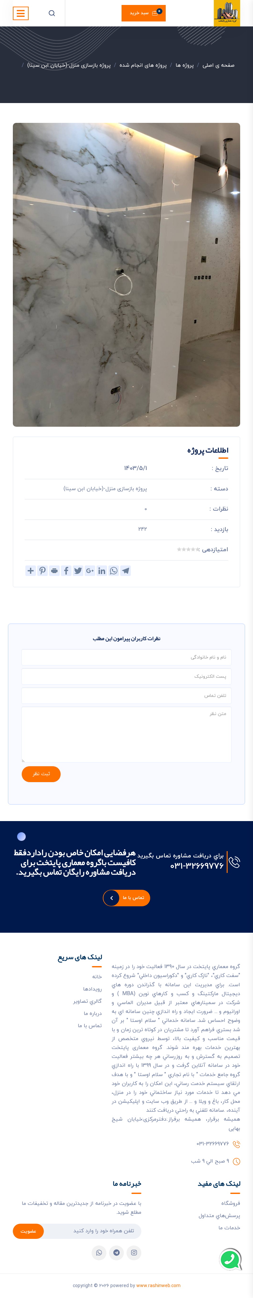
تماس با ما (133, 898)
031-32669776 (197, 866)
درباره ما (93, 1013)
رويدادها (92, 989)
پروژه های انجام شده (143, 65)
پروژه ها (185, 65)
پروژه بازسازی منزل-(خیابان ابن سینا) (69, 65)
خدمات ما (229, 1228)
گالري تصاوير (87, 1001)
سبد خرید (145, 12)
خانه (97, 977)
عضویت (28, 1231)
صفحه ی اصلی (219, 65)
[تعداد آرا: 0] (197, 549)
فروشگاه (230, 1203)
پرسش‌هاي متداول (219, 1215)
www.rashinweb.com (158, 1286)
